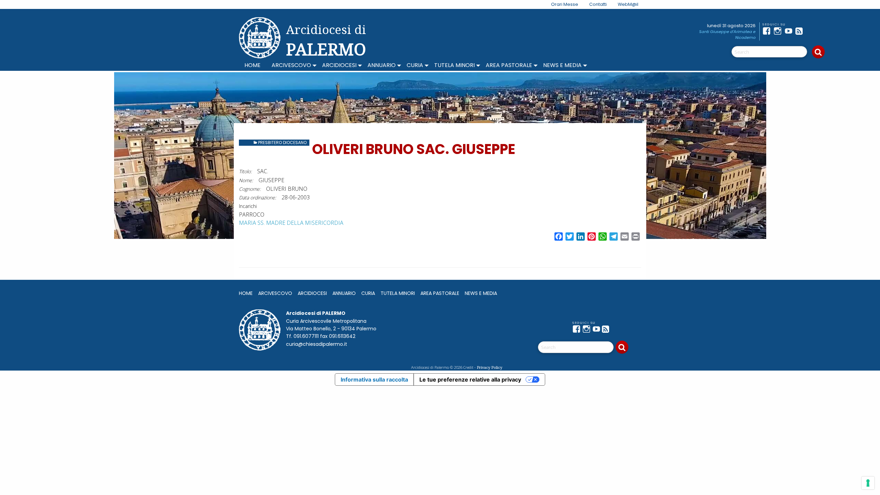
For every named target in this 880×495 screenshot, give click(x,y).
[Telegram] (811, 31)
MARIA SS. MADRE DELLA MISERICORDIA (291, 223)
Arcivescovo (291, 65)
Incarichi (248, 206)
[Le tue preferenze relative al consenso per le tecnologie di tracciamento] (867, 483)
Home (252, 65)
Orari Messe (564, 4)
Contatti (598, 4)
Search (818, 52)
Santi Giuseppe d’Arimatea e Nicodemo (727, 34)
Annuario (381, 65)
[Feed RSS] (800, 31)
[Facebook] (767, 31)
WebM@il (628, 4)
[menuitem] (560, 4)
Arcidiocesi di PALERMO (326, 40)
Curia (415, 65)
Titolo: (245, 171)
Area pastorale (509, 65)
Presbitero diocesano (282, 142)
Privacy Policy (489, 367)
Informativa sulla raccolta (374, 379)
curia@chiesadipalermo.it (316, 344)
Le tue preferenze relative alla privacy (470, 379)
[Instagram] (778, 31)
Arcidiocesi (339, 65)
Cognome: (250, 189)
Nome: (246, 180)
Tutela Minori (454, 65)
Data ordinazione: (257, 197)
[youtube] (789, 31)
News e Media (562, 65)
